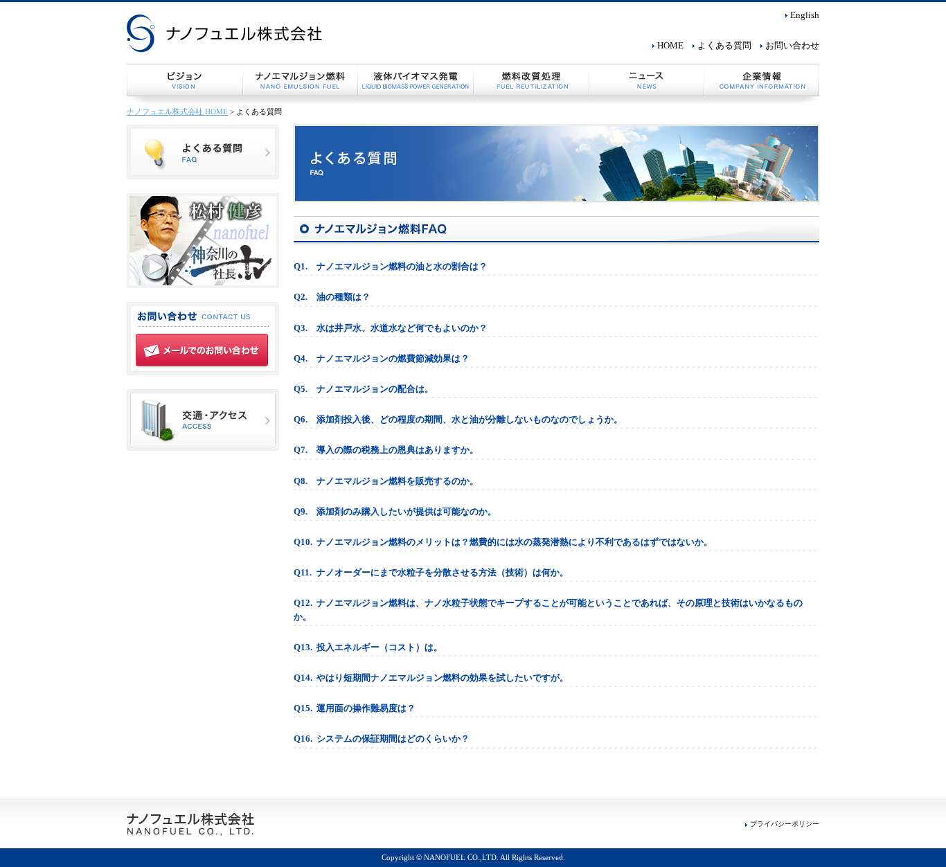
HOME (670, 46)
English (804, 15)
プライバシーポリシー (784, 824)
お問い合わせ (792, 46)
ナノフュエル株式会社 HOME (177, 111)
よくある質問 (724, 46)
